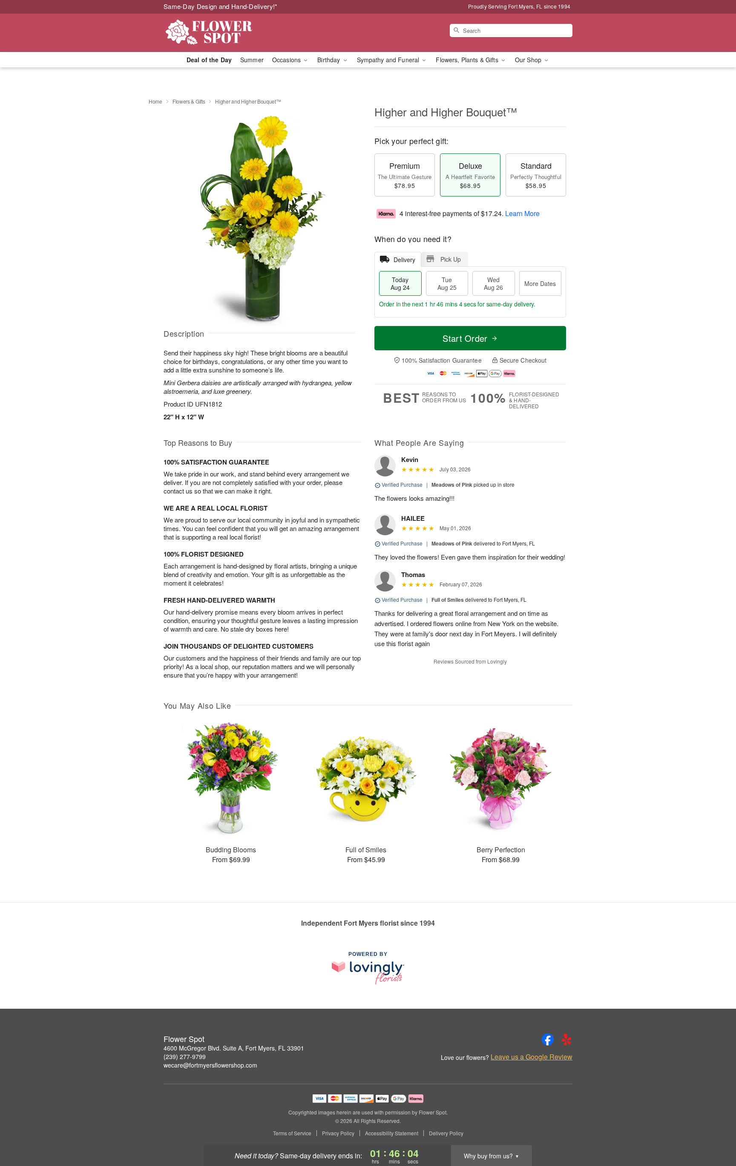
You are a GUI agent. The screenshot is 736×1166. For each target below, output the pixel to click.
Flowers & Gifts (188, 101)
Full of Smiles (447, 599)
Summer (252, 59)
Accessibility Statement (391, 1133)
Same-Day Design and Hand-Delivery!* (221, 6)
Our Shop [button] (529, 59)
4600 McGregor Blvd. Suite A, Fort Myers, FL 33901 (234, 1048)
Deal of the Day (209, 59)
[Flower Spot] (225, 33)
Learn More (522, 213)
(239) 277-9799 (185, 1056)
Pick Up (450, 259)
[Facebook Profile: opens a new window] (548, 1039)
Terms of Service (292, 1133)
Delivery (404, 259)
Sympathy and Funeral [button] (389, 59)
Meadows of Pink (451, 484)
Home (155, 101)
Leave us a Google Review (531, 1057)
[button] (713, 1129)
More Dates (540, 283)
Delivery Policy (446, 1133)
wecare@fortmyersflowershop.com (210, 1065)
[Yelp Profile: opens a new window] (566, 1039)
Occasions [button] (287, 59)
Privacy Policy (338, 1133)
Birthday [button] (329, 59)
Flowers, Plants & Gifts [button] (468, 59)
